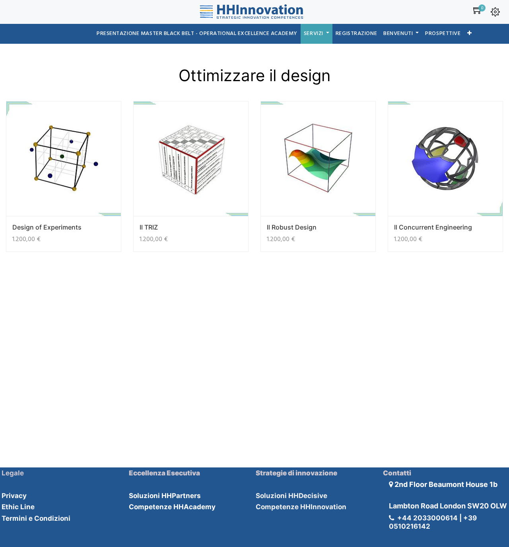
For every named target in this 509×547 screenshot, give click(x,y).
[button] (469, 34)
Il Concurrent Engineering (433, 227)
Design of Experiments (47, 227)
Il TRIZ (149, 227)
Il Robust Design (292, 227)
